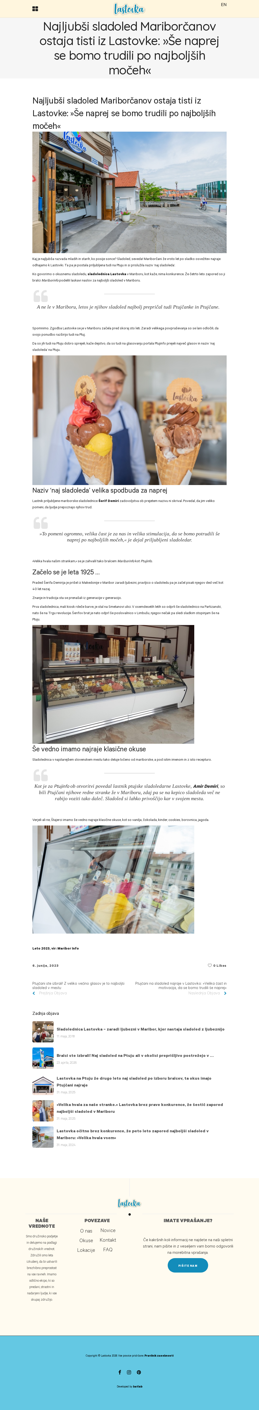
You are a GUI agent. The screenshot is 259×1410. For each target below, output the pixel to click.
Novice (108, 1230)
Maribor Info (68, 948)
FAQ (108, 1249)
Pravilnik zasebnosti (159, 1355)
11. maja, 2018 (66, 1036)
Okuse (86, 1240)
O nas (86, 1230)
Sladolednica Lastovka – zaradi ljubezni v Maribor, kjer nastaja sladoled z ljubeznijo (141, 1029)
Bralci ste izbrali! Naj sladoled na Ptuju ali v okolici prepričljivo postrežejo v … (135, 1055)
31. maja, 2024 (66, 1145)
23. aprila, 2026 (67, 1062)
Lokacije (86, 1250)
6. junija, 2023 (45, 965)
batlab (137, 1386)
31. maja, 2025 (66, 1092)
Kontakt (108, 1240)
